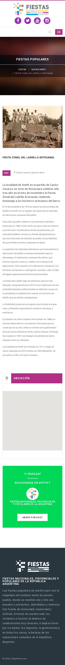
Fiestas (22, 69)
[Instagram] (47, 20)
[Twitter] (27, 20)
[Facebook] (18, 20)
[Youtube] (37, 20)
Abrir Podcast (32, 517)
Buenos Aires (39, 69)
